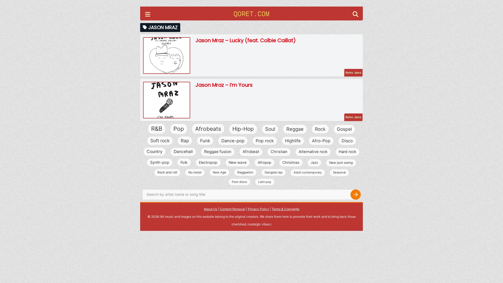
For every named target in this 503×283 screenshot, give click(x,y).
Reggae (295, 129)
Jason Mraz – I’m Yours (224, 85)
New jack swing (341, 163)
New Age (219, 172)
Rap (185, 140)
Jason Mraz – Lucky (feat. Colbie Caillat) (245, 40)
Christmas (290, 162)
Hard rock (347, 151)
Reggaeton (245, 172)
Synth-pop (159, 162)
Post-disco (239, 182)
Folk (184, 162)
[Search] (355, 194)
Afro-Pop (321, 140)
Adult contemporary (308, 172)
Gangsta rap (273, 172)
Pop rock (265, 140)
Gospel (344, 129)
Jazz (314, 163)
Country (154, 151)
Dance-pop (232, 140)
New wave (238, 162)
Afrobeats (208, 129)
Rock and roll (167, 172)
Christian (279, 151)
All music (167, 217)
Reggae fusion (217, 151)
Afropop (264, 162)
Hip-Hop (243, 129)
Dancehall (183, 151)
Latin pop (264, 182)
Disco (347, 140)
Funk (205, 140)
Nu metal (194, 172)
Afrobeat (251, 151)
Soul (270, 129)
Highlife (293, 140)
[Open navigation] (147, 15)
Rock (320, 129)
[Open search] (355, 15)
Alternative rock (313, 151)
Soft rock (160, 140)
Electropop (208, 162)
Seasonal (339, 172)
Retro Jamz (353, 72)
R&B (156, 128)
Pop (178, 128)
